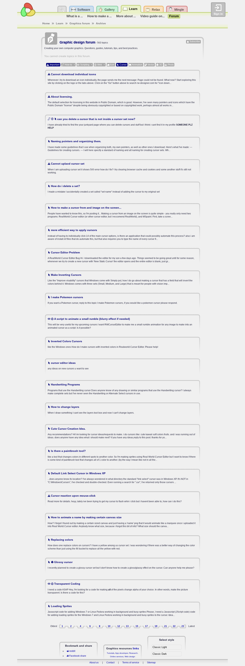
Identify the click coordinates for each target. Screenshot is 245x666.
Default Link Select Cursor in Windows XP (78, 473)
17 (146, 626)
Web (99, 64)
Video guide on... (152, 16)
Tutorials (110, 653)
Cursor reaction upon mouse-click (73, 495)
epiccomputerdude (61, 310)
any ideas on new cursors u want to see (68, 365)
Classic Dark (160, 653)
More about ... (126, 16)
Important (55, 64)
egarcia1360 (57, 398)
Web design (130, 656)
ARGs (54, 575)
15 (137, 626)
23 (182, 626)
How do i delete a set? (65, 186)
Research (133, 653)
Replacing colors (62, 539)
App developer (121, 653)
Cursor (123, 64)
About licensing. (62, 96)
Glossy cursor (63, 562)
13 (127, 626)
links (136, 648)
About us (94, 662)
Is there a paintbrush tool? (68, 450)
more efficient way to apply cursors (74, 230)
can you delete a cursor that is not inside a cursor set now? (96, 119)
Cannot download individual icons (73, 74)
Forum (174, 16)
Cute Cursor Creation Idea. (68, 428)
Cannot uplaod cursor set (67, 163)
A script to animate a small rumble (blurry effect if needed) (92, 318)
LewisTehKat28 (59, 464)
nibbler (54, 332)
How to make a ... (99, 16)
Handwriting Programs (65, 384)
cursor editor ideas (63, 362)
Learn (59, 23)
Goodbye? (56, 442)
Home (46, 23)
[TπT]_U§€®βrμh (60, 132)
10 (109, 626)
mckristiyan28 (58, 354)
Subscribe (194, 41)
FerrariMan (57, 487)
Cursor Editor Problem (65, 252)
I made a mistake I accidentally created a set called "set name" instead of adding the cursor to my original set (104, 188)
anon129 (55, 110)
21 (165, 626)
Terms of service (130, 662)
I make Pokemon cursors (67, 297)
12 (118, 626)
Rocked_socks (59, 553)
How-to (68, 64)
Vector (151, 64)
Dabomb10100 (59, 199)
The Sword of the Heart (63, 221)
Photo (171, 64)
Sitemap (151, 662)
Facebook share (77, 656)
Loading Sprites (61, 606)
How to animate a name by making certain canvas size (86, 517)
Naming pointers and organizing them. (76, 141)
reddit (72, 651)
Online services (116, 656)
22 (174, 626)
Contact (110, 662)
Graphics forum (79, 23)
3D (160, 64)
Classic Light (160, 647)
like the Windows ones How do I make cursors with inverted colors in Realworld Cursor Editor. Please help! (103, 344)
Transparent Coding (67, 583)
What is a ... (74, 16)
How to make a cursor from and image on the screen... (86, 207)
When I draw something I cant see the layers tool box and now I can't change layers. (91, 409)
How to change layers (65, 406)
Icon (112, 64)
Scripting (84, 64)
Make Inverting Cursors (66, 274)
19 (156, 626)
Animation (137, 64)
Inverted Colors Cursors (66, 341)
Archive (101, 23)
